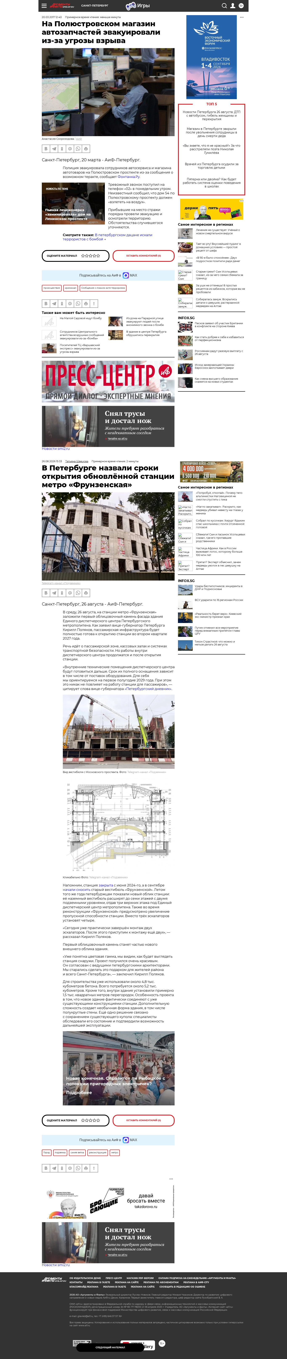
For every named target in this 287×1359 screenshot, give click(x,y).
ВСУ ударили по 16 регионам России (219, 600)
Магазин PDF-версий (140, 1278)
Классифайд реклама (84, 1286)
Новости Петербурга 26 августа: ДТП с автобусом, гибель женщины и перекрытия (212, 115)
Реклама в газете (98, 1282)
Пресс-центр (114, 1278)
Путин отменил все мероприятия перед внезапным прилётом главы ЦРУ (217, 630)
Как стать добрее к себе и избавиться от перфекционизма (219, 339)
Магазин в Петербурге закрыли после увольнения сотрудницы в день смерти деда (211, 132)
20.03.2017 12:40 (52, 17)
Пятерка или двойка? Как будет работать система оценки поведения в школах (212, 183)
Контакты (76, 1282)
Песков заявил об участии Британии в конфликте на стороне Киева (219, 325)
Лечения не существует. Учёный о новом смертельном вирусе (218, 231)
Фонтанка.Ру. (129, 177)
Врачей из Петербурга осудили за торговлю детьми (211, 166)
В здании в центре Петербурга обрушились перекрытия (146, 333)
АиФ (79, 138)
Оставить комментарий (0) (143, 255)
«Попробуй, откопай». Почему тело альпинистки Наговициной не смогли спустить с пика (219, 496)
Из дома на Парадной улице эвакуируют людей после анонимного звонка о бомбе (145, 322)
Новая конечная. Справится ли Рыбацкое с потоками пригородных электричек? (115, 1081)
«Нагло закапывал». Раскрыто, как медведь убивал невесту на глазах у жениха (219, 510)
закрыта (106, 885)
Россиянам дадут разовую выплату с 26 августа (219, 353)
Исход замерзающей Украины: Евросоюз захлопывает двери (214, 366)
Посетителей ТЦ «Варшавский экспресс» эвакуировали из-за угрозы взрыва (80, 348)
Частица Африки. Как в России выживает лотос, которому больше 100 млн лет (219, 552)
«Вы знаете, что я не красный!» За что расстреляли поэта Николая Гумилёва (211, 149)
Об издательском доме (85, 1278)
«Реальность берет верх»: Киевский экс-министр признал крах (218, 615)
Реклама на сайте (127, 1282)
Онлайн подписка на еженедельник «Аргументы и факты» (197, 1278)
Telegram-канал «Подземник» (61, 583)
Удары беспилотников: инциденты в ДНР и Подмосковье (218, 588)
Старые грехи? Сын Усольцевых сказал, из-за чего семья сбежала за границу (219, 275)
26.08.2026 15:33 (52, 461)
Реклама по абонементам (161, 1282)
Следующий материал (110, 1347)
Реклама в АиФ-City (196, 1282)
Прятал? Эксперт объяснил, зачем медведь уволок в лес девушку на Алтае (218, 565)
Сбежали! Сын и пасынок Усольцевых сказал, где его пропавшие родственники (220, 538)
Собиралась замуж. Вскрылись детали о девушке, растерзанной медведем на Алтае (217, 303)
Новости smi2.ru (56, 449)
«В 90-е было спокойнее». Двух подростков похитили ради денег (218, 259)
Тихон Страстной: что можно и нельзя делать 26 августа (215, 643)
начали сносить (76, 890)
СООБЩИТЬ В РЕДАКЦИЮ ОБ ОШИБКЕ (182, 1286)
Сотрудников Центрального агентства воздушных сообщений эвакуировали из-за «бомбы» (82, 335)
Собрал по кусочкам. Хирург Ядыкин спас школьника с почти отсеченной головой (220, 524)
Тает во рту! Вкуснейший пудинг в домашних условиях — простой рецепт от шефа (218, 247)
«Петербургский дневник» (148, 689)
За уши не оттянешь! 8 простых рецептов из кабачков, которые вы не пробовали (220, 289)
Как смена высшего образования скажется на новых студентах (216, 380)
